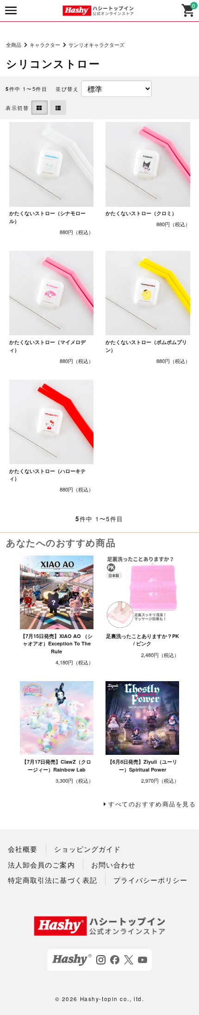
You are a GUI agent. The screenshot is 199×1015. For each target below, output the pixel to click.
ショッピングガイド (87, 849)
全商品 (13, 44)
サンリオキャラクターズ (96, 44)
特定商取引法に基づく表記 (52, 880)
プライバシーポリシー (150, 880)
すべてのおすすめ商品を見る (152, 803)
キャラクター (45, 44)
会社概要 (22, 849)
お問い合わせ (113, 864)
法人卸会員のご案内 (41, 864)
